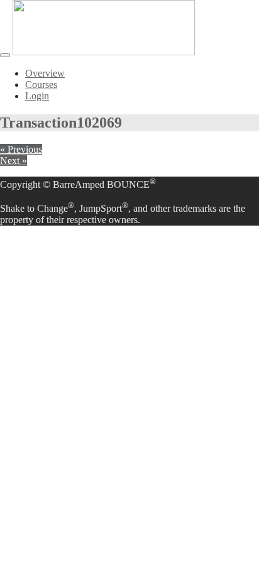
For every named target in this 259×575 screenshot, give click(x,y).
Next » (13, 160)
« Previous (21, 149)
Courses (41, 84)
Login (37, 95)
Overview (45, 73)
